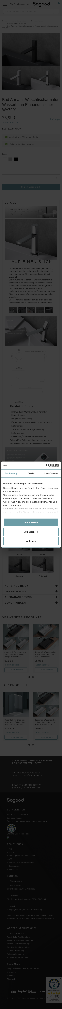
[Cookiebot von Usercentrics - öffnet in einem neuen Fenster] (46, 465)
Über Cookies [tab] (51, 473)
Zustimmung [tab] (11, 473)
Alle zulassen (31, 522)
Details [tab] (31, 473)
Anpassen (29, 531)
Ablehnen (31, 541)
